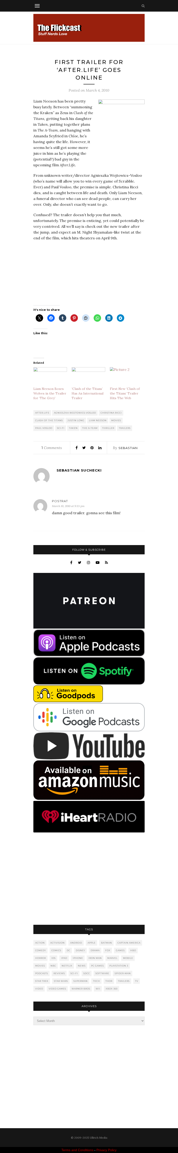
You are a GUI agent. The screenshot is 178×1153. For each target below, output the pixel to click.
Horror (40, 958)
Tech (96, 981)
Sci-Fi (60, 428)
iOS (53, 958)
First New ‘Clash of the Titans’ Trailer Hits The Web (125, 393)
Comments (51, 447)
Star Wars (61, 981)
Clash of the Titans (49, 420)
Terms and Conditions (77, 1150)
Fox (107, 950)
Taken (73, 428)
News (82, 965)
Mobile (128, 958)
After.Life (42, 412)
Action (40, 942)
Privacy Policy (106, 1150)
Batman (106, 942)
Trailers (124, 428)
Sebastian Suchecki (79, 470)
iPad (64, 958)
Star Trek (41, 981)
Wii (98, 988)
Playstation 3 (118, 965)
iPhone (78, 958)
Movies (116, 420)
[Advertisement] (89, 879)
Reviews (59, 973)
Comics (56, 950)
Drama (95, 950)
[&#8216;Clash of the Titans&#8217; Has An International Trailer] (88, 376)
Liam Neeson (98, 420)
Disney (80, 950)
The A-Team (90, 428)
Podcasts (41, 973)
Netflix (67, 965)
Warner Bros (81, 988)
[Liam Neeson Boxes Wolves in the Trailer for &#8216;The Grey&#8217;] (50, 376)
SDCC (86, 973)
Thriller (108, 428)
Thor (108, 981)
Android (76, 942)
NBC (53, 965)
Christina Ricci (111, 412)
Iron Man (95, 958)
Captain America (129, 942)
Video (39, 988)
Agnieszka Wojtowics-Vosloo (75, 412)
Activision (57, 942)
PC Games (97, 965)
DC (68, 950)
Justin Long (75, 420)
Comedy (40, 950)
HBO (133, 950)
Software (102, 973)
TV (136, 981)
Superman (80, 981)
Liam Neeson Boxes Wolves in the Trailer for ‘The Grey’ (49, 393)
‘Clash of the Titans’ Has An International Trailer (87, 393)
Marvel (112, 958)
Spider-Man (123, 973)
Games (120, 950)
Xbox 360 (112, 988)
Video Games (57, 988)
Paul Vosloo (43, 428)
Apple (91, 942)
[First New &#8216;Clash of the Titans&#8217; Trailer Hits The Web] (126, 376)
